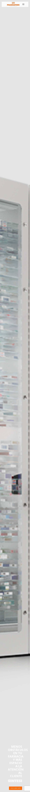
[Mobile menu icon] (23, 4)
